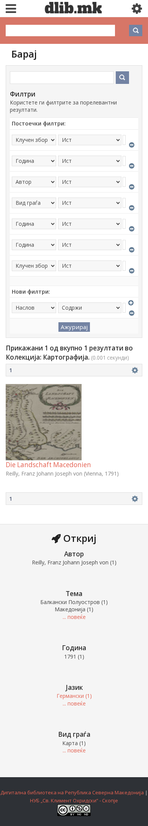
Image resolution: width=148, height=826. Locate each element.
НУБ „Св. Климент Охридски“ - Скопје (74, 800)
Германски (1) (74, 695)
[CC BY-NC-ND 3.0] (74, 814)
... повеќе (74, 616)
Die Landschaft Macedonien (48, 464)
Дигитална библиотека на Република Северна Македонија (72, 792)
